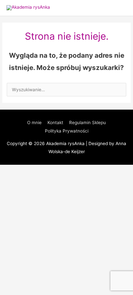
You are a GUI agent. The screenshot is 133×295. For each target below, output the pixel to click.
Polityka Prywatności (66, 130)
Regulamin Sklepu (87, 122)
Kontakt (55, 122)
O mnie (34, 122)
